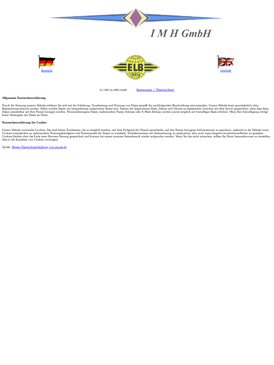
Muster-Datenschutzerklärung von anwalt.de (39, 147)
